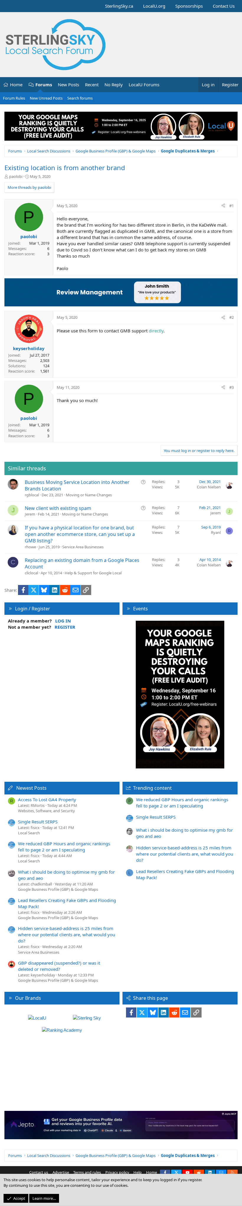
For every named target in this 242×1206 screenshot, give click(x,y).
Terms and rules (87, 1172)
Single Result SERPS (38, 822)
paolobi (15, 176)
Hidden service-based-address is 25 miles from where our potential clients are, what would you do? (66, 934)
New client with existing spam (58, 508)
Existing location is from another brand (64, 167)
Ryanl (216, 532)
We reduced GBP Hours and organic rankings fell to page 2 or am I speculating (64, 847)
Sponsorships (189, 6)
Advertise (61, 1172)
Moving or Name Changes (89, 495)
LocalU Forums (144, 84)
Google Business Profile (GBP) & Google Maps (58, 889)
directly (156, 331)
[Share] (223, 205)
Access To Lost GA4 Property (47, 799)
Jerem (30, 514)
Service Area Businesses (83, 547)
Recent (92, 84)
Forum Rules (14, 98)
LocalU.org (154, 6)
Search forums (80, 98)
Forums (43, 84)
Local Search (29, 833)
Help (137, 1172)
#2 (231, 317)
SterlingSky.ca (119, 6)
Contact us (38, 1172)
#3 (231, 387)
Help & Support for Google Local (93, 573)
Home (16, 84)
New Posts (68, 84)
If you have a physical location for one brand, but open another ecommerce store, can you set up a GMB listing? (80, 534)
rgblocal (32, 495)
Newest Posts (31, 788)
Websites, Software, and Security (46, 810)
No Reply (113, 84)
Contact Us (224, 6)
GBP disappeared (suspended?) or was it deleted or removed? (59, 966)
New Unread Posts (46, 98)
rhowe (30, 547)
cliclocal (31, 573)
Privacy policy (117, 1172)
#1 (231, 205)
